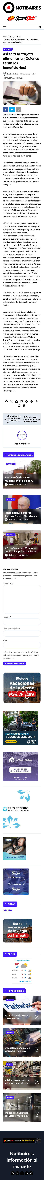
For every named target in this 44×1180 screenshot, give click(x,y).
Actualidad (7, 49)
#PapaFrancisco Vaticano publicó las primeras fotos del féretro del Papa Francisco (20, 553)
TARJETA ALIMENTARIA (14, 78)
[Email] (19, 110)
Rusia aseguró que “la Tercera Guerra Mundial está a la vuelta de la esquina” (22, 516)
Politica (9, 1065)
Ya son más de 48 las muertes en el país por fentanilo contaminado (18, 481)
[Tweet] (12, 110)
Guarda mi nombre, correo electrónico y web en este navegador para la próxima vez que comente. (21, 655)
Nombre (7, 617)
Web (5, 640)
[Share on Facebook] (6, 110)
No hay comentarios (27, 74)
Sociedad (10, 1000)
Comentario (8, 583)
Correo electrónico (11, 629)
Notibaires (24, 443)
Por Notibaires (12, 74)
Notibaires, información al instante (22, 1159)
